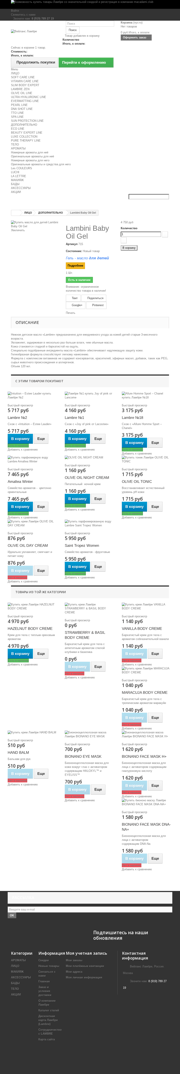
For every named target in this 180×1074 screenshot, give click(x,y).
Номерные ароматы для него (30, 160)
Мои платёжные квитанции (85, 966)
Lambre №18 (132, 418)
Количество (129, 228)
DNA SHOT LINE (22, 109)
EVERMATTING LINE (25, 101)
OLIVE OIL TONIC (137, 482)
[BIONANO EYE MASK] (90, 734)
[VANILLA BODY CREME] (147, 607)
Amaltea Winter (20, 482)
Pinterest (97, 305)
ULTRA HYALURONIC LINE (28, 97)
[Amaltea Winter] (33, 459)
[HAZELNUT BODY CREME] (33, 607)
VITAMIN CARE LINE (25, 81)
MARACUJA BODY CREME (144, 693)
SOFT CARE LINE (23, 77)
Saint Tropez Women (82, 545)
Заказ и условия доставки (44, 991)
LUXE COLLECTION (24, 136)
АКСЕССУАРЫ (21, 188)
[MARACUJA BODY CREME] (147, 670)
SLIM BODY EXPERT (25, 85)
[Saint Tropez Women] (90, 523)
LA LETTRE (18, 176)
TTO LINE (17, 112)
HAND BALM (18, 753)
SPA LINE (17, 116)
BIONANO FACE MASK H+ (144, 756)
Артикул (71, 244)
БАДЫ (15, 184)
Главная (44, 981)
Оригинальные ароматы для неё (32, 156)
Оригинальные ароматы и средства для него (41, 164)
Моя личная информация (84, 977)
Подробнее (75, 265)
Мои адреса (74, 971)
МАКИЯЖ (17, 180)
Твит (74, 298)
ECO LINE (17, 128)
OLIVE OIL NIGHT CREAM (87, 478)
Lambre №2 (17, 418)
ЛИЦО (15, 73)
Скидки (43, 960)
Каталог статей (48, 1010)
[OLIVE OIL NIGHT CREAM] (90, 458)
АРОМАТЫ (18, 148)
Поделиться (94, 298)
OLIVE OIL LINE (21, 93)
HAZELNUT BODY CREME (30, 629)
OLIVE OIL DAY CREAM (28, 545)
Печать (70, 312)
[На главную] (15, 213)
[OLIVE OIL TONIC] (147, 459)
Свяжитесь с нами (23, 14)
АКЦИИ (16, 192)
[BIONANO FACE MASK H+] (147, 734)
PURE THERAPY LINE (26, 140)
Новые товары (48, 966)
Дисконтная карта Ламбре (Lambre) (48, 1020)
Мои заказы (74, 960)
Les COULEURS (21, 168)
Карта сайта (46, 1039)
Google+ (77, 305)
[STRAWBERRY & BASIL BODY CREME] (90, 608)
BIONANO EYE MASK (83, 756)
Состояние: (74, 251)
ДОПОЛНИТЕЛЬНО (24, 124)
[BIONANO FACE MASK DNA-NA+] (147, 802)
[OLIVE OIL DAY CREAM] (33, 523)
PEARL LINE (19, 105)
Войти (15, 10)
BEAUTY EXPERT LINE (26, 132)
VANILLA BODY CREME (142, 629)
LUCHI (15, 172)
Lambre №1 (74, 418)
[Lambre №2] (33, 396)
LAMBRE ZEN (20, 89)
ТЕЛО (15, 144)
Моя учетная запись (86, 953)
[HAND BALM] (33, 732)
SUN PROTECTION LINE (27, 120)
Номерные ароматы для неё (29, 152)
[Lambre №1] (90, 396)
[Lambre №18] (147, 396)
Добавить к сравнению (23, 449)
